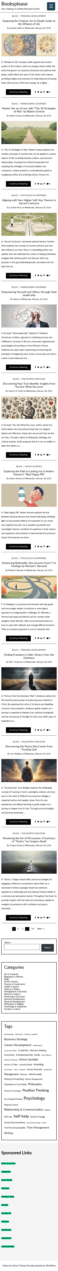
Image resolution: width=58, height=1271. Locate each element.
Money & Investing (14, 1079)
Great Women (46, 1055)
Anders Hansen (15, 479)
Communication (10, 1051)
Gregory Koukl (16, 846)
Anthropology (9, 1034)
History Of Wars (11, 1065)
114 (32, 929)
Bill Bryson (19, 1034)
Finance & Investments (14, 984)
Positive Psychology (12, 1091)
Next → (40, 929)
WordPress (51, 1266)
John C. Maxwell (20, 1069)
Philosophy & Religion (33, 379)
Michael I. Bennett (15, 570)
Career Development (17, 1045)
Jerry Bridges (15, 754)
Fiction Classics (11, 982)
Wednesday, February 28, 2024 (38, 28)
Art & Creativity (11, 974)
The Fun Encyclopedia (14, 1128)
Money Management (34, 1079)
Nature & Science (12, 994)
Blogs (15, 16)
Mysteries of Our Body (15, 1084)
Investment (8, 1069)
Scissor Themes (19, 1266)
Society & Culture (12, 1009)
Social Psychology (34, 1123)
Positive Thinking (35, 1090)
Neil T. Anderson (16, 662)
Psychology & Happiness (33, 196)
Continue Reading (18, 92)
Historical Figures (11, 1060)
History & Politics (12, 989)
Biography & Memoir (13, 977)
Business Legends (31, 1034)
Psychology (34, 1098)
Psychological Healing (13, 1099)
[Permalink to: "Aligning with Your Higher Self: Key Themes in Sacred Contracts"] (29, 224)
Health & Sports (33, 467)
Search (7, 943)
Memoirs (24, 1074)
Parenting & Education (14, 997)
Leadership (47, 1069)
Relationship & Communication (23, 1109)
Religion (47, 1110)
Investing (39, 1064)
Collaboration (37, 1045)
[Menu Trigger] (51, 6)
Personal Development (33, 16)
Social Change (37, 1117)
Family (37, 1055)
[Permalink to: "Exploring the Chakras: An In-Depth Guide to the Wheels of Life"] (29, 45)
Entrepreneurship (24, 1055)
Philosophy (35, 1084)
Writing (8, 1133)
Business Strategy (15, 1039)
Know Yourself (34, 1069)
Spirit (44, 1123)
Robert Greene (15, 116)
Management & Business (33, 104)
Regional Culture (11, 1105)
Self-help (21, 1116)
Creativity (23, 1050)
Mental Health (35, 1074)
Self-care (8, 1117)
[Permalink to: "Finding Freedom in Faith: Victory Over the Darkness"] (29, 679)
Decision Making (38, 1050)
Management (11, 1074)
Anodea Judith (16, 28)
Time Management (38, 1127)
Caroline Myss (16, 208)
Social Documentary (14, 1122)
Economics (9, 1055)
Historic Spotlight (28, 1059)
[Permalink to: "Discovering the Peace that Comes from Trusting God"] (29, 770)
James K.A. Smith (15, 391)
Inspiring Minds (25, 1065)
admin (15, 299)
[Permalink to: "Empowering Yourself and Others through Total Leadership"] (29, 316)
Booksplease (14, 4)
